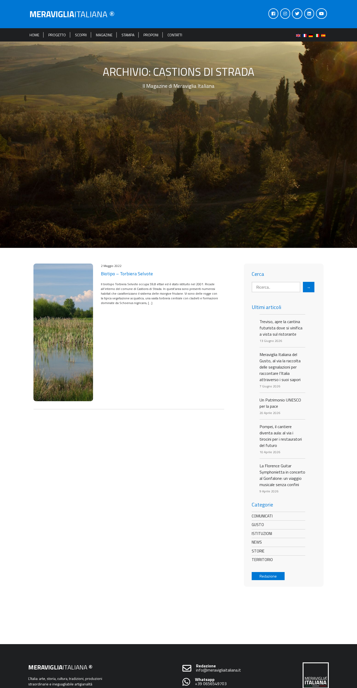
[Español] (324, 35)
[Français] (305, 35)
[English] (299, 35)
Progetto (57, 35)
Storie (258, 551)
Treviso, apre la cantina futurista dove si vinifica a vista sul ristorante (281, 327)
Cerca (258, 274)
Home (34, 35)
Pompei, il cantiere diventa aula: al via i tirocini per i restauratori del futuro (281, 435)
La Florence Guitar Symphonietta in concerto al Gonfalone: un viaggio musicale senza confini (282, 475)
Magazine (104, 35)
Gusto (258, 525)
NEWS (257, 542)
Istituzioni (262, 533)
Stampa (128, 35)
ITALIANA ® (72, 14)
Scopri (81, 35)
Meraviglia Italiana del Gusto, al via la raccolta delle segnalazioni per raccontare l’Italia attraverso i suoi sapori (280, 367)
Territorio (262, 560)
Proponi (150, 35)
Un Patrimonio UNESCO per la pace (280, 403)
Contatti (175, 35)
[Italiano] (318, 35)
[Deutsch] (312, 35)
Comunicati (262, 516)
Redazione (268, 576)
